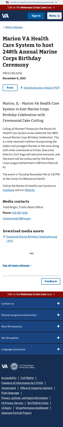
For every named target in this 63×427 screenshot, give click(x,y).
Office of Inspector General (36, 388)
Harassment (8, 388)
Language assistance (13, 349)
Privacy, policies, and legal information (24, 398)
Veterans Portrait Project (16, 413)
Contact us (7, 303)
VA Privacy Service (12, 403)
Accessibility (8, 378)
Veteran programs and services (19, 315)
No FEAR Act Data (37, 403)
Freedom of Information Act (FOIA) (22, 383)
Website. (30, 190)
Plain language (10, 393)
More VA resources (11, 326)
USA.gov (6, 408)
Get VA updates (10, 337)
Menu (52, 16)
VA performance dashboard (32, 408)
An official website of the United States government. (32, 2)
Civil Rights (27, 378)
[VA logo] (5, 16)
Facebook (8, 190)
